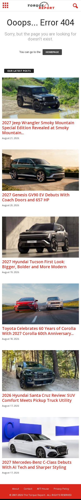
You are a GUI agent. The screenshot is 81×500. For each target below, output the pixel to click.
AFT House (43, 488)
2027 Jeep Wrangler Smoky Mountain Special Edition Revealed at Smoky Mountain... (38, 127)
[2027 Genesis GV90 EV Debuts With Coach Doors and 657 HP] (40, 169)
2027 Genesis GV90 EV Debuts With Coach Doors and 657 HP (35, 197)
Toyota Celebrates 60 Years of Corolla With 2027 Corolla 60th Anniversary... (39, 331)
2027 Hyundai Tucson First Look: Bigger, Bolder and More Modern (34, 264)
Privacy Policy (61, 488)
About (15, 488)
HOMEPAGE (52, 52)
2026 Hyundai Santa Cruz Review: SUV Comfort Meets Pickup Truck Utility (38, 398)
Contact (28, 488)
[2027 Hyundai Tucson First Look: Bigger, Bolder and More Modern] (40, 237)
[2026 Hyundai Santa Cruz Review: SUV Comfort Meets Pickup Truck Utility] (40, 370)
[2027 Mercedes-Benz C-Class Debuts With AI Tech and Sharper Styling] (40, 437)
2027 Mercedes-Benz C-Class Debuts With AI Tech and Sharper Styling (36, 465)
